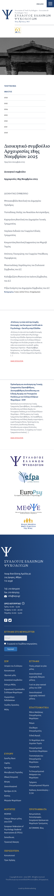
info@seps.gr (14, 596)
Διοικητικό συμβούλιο (13, 680)
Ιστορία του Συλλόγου (13, 666)
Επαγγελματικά (35, 292)
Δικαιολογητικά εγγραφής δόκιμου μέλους (37, 677)
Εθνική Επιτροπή (11, 777)
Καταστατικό (9, 671)
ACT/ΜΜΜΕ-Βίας (36, 828)
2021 (5, 127)
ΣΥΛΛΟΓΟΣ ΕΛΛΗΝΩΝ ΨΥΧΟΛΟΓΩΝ (33, 17)
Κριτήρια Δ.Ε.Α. (10, 791)
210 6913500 (14, 589)
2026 (6, 98)
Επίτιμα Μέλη (10, 685)
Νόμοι (31, 723)
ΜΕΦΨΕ (7, 814)
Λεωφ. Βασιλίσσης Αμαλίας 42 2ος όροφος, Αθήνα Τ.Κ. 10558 (17, 577)
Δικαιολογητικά (10, 786)
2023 (6, 115)
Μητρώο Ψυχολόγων (12, 800)
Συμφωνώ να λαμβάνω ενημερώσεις (22, 644)
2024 (6, 109)
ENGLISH (40, 4)
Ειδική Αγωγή (34, 736)
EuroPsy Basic (9, 758)
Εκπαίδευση (9, 837)
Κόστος (7, 796)
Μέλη (6, 710)
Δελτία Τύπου (24, 292)
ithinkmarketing (30, 888)
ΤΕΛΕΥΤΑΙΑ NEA (10, 86)
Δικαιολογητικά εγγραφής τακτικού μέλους (37, 695)
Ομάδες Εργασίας (11, 705)
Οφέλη (7, 763)
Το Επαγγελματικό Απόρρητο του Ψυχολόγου (36, 774)
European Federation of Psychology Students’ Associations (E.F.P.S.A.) (13, 829)
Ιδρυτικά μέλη (10, 675)
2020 (6, 133)
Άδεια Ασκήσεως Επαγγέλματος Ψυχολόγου (36, 715)
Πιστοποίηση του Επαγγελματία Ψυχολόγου (36, 759)
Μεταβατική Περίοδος (13, 772)
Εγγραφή (10, 649)
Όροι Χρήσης (9, 860)
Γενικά (16, 292)
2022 (6, 121)
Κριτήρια (8, 768)
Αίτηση (7, 782)
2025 (6, 103)
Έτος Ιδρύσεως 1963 (22, 22)
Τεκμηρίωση (34, 767)
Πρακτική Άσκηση (11, 842)
